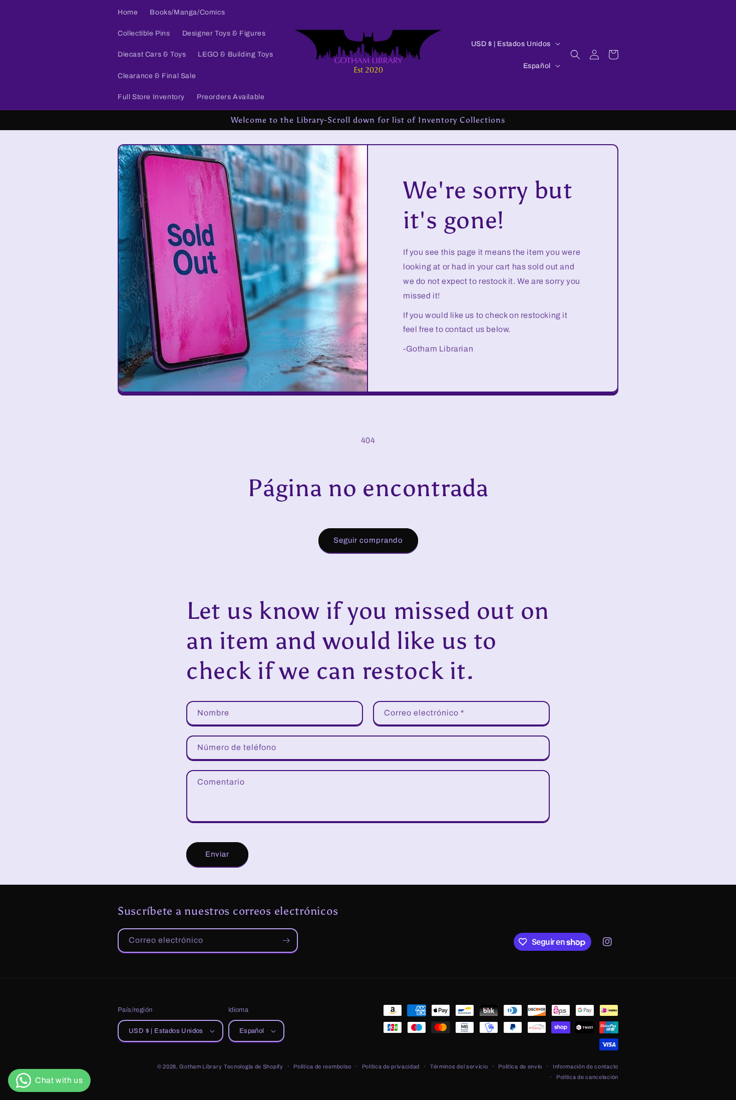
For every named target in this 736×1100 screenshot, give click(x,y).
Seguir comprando (368, 540)
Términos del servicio (459, 1066)
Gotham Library (200, 1066)
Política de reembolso (322, 1066)
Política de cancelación (587, 1077)
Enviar (217, 854)
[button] (575, 55)
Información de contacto (585, 1066)
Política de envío (520, 1066)
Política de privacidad (391, 1066)
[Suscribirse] (286, 940)
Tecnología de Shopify (253, 1066)
